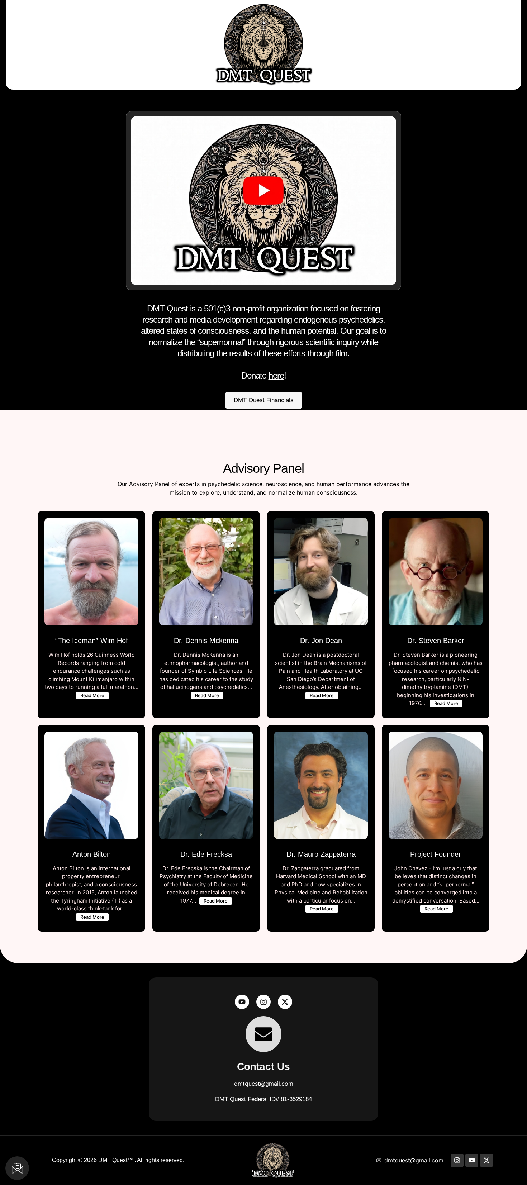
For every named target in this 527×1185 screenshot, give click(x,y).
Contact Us (263, 1066)
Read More (92, 695)
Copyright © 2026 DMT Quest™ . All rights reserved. (118, 1160)
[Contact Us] (263, 1034)
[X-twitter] (285, 1002)
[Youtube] (242, 1002)
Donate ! (263, 342)
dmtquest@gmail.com (263, 1083)
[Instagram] (263, 1002)
